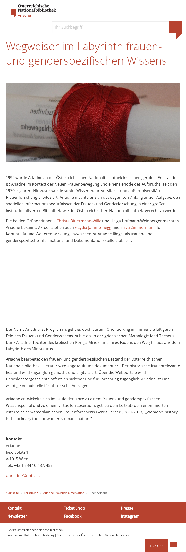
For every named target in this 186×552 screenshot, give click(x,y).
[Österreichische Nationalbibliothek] (31, 11)
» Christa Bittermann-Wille (77, 220)
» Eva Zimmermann (138, 227)
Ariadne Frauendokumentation (63, 493)
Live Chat (157, 546)
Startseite (12, 493)
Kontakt (14, 508)
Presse (127, 508)
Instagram (130, 516)
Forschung (31, 493)
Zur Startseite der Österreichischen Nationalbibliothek (93, 535)
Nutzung (48, 535)
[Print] (173, 544)
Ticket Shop (74, 508)
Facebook (72, 516)
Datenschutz (32, 535)
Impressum (14, 535)
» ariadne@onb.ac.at (24, 475)
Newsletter (17, 516)
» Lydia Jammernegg (93, 227)
